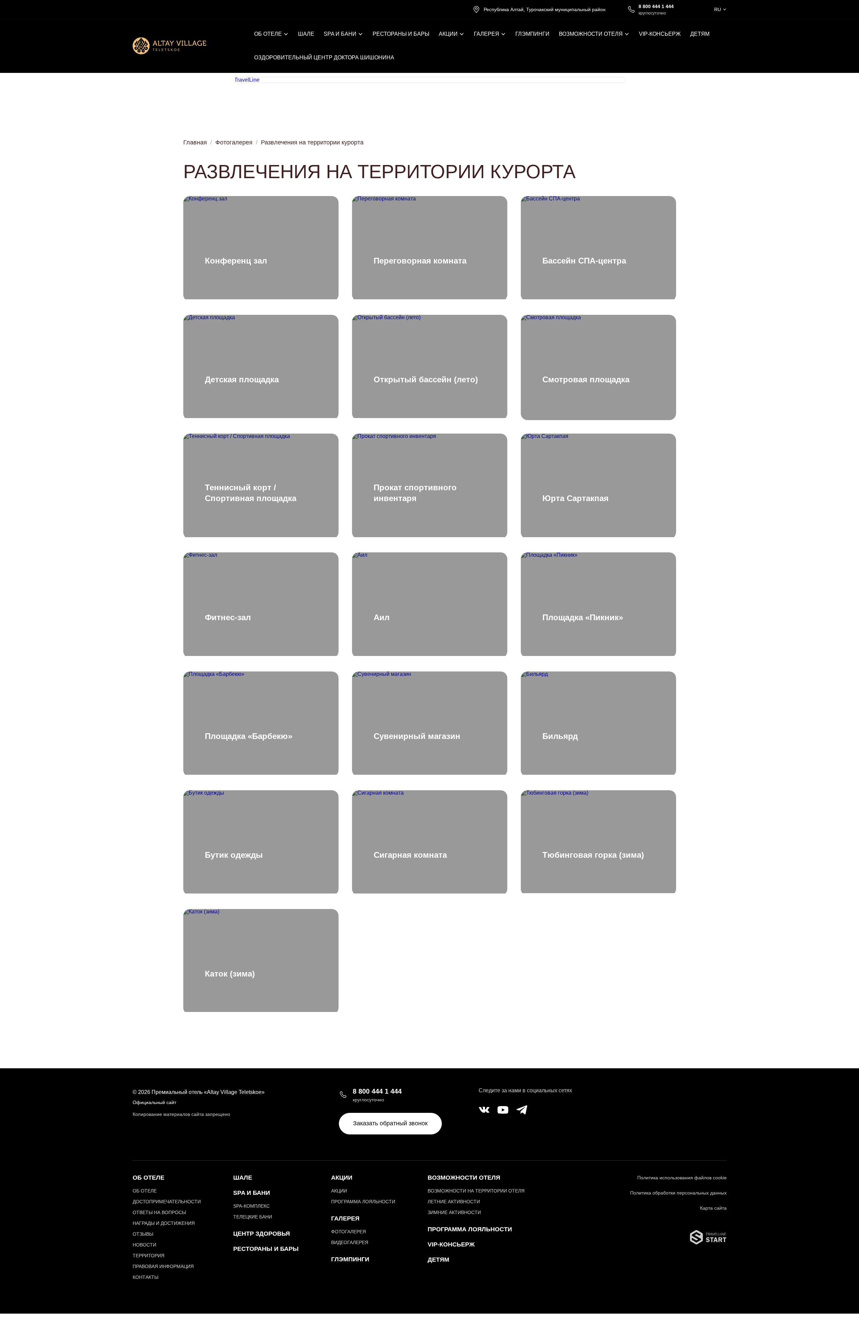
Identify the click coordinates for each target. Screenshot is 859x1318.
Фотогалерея (233, 142)
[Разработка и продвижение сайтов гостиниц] (708, 1242)
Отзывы (143, 1234)
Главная (195, 142)
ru (717, 9)
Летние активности (454, 1201)
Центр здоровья (261, 1233)
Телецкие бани (252, 1216)
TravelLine (247, 80)
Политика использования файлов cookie (682, 1177)
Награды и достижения (164, 1223)
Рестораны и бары (401, 34)
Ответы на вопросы (159, 1212)
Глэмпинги (532, 34)
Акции (341, 1177)
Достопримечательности (167, 1201)
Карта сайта (713, 1208)
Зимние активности (454, 1212)
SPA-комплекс (251, 1206)
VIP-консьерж (660, 34)
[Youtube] (503, 1110)
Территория (148, 1255)
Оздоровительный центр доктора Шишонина (324, 57)
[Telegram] (521, 1110)
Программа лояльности (363, 1201)
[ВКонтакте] (484, 1110)
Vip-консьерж (451, 1244)
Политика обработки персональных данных (678, 1193)
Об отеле (145, 1190)
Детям (699, 34)
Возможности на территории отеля (476, 1190)
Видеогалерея (349, 1242)
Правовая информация (163, 1266)
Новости (144, 1244)
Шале (306, 34)
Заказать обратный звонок (390, 1123)
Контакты (145, 1277)
